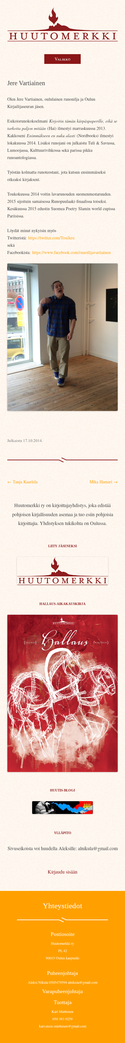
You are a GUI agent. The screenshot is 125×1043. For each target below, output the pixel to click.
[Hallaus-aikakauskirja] (62, 693)
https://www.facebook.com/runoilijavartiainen (71, 252)
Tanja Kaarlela (22, 482)
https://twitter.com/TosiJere (51, 238)
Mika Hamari (104, 482)
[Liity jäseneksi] (62, 583)
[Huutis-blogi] (62, 812)
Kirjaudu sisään (62, 871)
